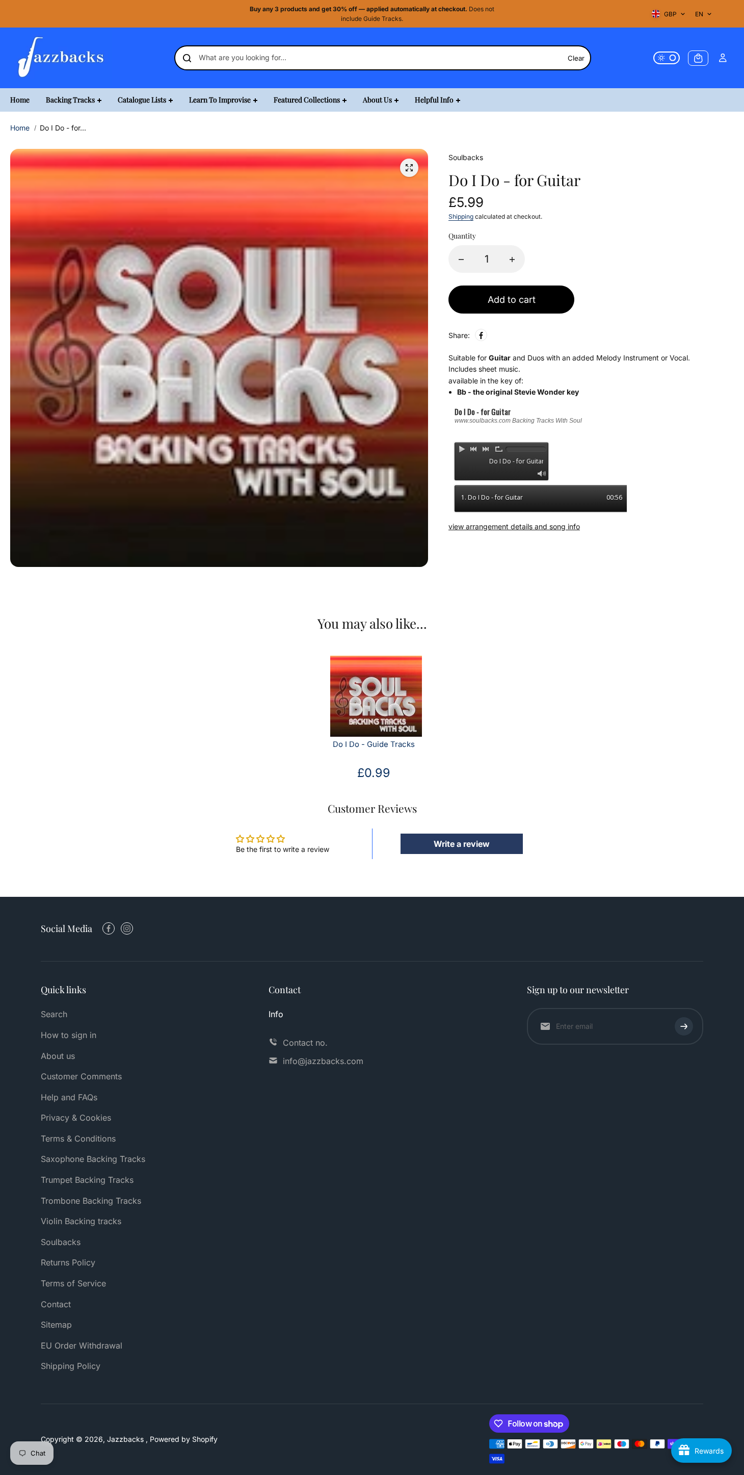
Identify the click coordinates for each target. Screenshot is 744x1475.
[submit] (684, 1026)
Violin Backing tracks (81, 1221)
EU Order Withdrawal (81, 1345)
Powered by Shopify (184, 1439)
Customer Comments (81, 1076)
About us (58, 1056)
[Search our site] (187, 58)
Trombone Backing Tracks (91, 1201)
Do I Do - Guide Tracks (374, 744)
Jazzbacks (126, 1439)
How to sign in (68, 1035)
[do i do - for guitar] (409, 168)
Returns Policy (68, 1262)
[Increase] (512, 259)
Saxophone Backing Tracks (93, 1159)
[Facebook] (481, 335)
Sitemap (56, 1324)
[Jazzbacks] (61, 58)
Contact (56, 1304)
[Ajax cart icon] (698, 58)
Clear (576, 58)
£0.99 (373, 772)
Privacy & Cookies (76, 1117)
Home (20, 127)
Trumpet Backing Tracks (87, 1180)
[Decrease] (461, 259)
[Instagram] (127, 928)
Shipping (460, 217)
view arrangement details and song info (514, 526)
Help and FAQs (69, 1097)
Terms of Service (73, 1283)
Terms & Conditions (78, 1138)
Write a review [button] (462, 844)
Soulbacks (61, 1242)
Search (54, 1014)
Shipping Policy (70, 1366)
